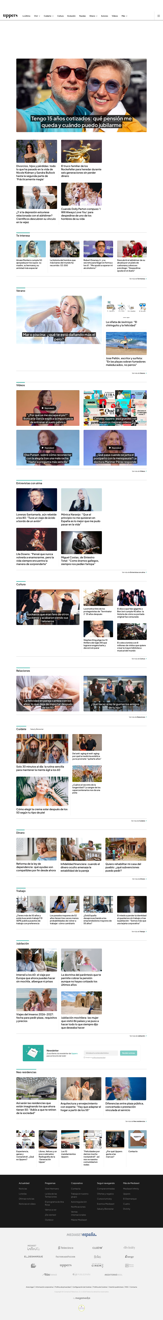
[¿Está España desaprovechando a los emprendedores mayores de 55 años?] (98, 904)
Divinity (126, 1208)
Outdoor (49, 1219)
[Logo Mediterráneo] (113, 1275)
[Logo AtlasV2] (49, 1274)
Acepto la (95, 1057)
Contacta (75, 1188)
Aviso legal (30, 1287)
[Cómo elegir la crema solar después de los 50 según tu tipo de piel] (42, 791)
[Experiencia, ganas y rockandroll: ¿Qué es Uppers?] (25, 1139)
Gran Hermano (52, 1188)
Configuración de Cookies (81, 1287)
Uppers (126, 1193)
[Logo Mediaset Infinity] (34, 1248)
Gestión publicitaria (116, 1287)
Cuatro (126, 1203)
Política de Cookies (100, 1287)
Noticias (23, 1188)
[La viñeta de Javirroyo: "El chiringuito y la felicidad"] (126, 307)
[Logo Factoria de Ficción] (65, 1256)
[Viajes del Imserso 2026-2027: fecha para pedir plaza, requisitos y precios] (36, 999)
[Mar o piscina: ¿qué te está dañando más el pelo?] (59, 320)
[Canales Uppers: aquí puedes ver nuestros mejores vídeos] (115, 408)
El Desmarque (130, 1198)
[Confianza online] (81, 1310)
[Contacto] (137, 1139)
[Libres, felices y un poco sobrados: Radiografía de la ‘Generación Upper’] (48, 1139)
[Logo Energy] (129, 1256)
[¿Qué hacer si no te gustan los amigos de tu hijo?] (115, 693)
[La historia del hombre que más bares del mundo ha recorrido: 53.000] (64, 249)
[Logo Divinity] (129, 1248)
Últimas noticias (26, 1198)
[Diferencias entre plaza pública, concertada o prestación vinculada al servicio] (125, 1088)
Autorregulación (79, 1201)
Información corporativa (44, 1287)
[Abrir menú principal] (158, 16)
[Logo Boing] (97, 1256)
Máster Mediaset (79, 1219)
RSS (126, 1287)
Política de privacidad (63, 1287)
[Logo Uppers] (65, 1265)
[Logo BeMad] (33, 1265)
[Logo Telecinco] (65, 1248)
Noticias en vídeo (27, 1203)
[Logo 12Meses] (129, 1265)
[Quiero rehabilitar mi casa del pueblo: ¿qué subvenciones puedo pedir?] (125, 849)
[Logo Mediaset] (81, 1236)
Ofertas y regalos (105, 1193)
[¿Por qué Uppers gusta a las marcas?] (115, 1139)
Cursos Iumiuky (104, 1198)
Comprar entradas (106, 1188)
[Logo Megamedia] (83, 1298)
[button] (48, 408)
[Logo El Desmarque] (33, 1256)
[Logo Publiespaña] (81, 1274)
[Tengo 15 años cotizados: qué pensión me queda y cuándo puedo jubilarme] (81, 95)
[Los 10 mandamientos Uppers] (70, 1139)
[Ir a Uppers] (10, 16)
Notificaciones (78, 1206)
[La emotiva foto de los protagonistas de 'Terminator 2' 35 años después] (98, 597)
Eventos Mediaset (105, 1203)
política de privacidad (98, 1057)
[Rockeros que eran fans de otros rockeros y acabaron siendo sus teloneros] (47, 607)
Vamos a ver (50, 1209)
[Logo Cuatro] (97, 1248)
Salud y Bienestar (36, 729)
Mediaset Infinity (131, 1188)
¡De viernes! (50, 1214)
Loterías (23, 1193)
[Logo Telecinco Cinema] (97, 1265)
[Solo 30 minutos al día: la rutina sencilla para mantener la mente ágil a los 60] (42, 748)
